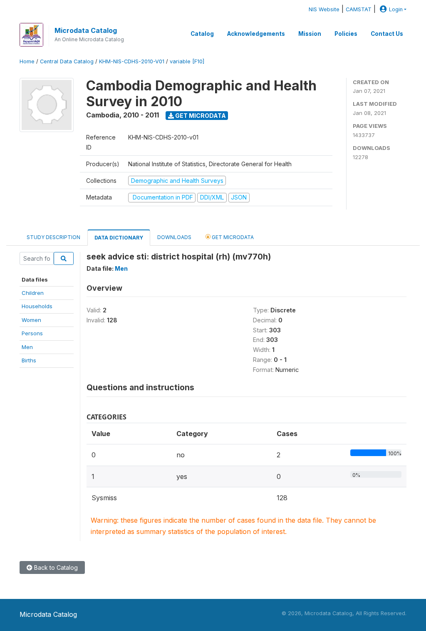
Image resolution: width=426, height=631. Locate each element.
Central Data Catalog (67, 61)
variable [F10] (187, 61)
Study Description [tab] (53, 237)
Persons (32, 333)
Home (27, 61)
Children (33, 292)
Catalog (202, 33)
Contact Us (387, 33)
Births (29, 360)
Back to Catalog (55, 567)
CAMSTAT (359, 9)
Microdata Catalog (85, 30)
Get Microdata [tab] (232, 237)
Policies (345, 33)
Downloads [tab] (174, 237)
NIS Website (324, 9)
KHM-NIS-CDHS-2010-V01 (131, 61)
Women (31, 320)
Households (37, 306)
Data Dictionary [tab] (118, 237)
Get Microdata (200, 115)
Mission (309, 33)
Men (27, 347)
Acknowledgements (256, 33)
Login (396, 9)
